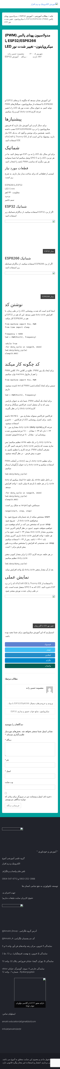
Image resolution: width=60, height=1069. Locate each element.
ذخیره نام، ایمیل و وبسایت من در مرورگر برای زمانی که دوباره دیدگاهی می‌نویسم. (28, 798)
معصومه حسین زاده (16, 53)
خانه (51, 16)
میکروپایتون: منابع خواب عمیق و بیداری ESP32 (30, 711)
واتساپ (48, 666)
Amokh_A (8, 938)
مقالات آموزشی (41, 16)
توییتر (49, 650)
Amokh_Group (11, 931)
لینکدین (48, 655)
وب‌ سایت (9, 782)
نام (7, 760)
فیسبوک (48, 644)
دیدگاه (8, 740)
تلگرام (48, 660)
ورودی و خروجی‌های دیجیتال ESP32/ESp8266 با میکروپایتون (29, 703)
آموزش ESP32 (26, 16)
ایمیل (8, 771)
